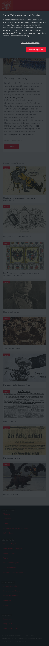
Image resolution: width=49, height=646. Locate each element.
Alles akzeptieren (36, 49)
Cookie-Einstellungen (30, 42)
